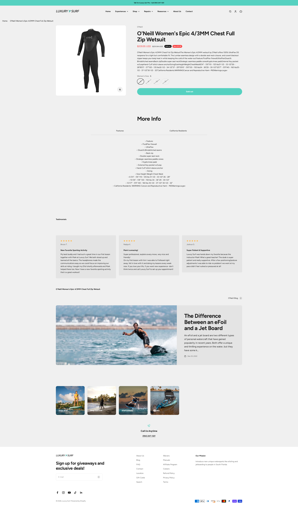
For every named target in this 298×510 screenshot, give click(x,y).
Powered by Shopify (78, 501)
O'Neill (140, 27)
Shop (135, 11)
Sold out (189, 91)
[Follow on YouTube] (69, 492)
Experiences (120, 11)
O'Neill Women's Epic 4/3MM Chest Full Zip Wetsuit (31, 21)
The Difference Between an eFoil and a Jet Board (205, 322)
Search (139, 482)
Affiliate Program (170, 464)
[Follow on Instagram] (63, 492)
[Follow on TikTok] (75, 492)
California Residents (178, 131)
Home (108, 11)
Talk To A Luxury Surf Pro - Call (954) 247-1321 (149, 3)
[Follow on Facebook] (57, 492)
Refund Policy (169, 473)
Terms (165, 482)
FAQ (138, 464)
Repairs (147, 11)
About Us (177, 11)
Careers (166, 469)
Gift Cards (140, 478)
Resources (161, 11)
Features (120, 131)
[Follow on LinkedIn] (81, 492)
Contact (189, 11)
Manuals (166, 460)
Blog (138, 460)
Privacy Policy (168, 478)
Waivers (166, 456)
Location (140, 473)
